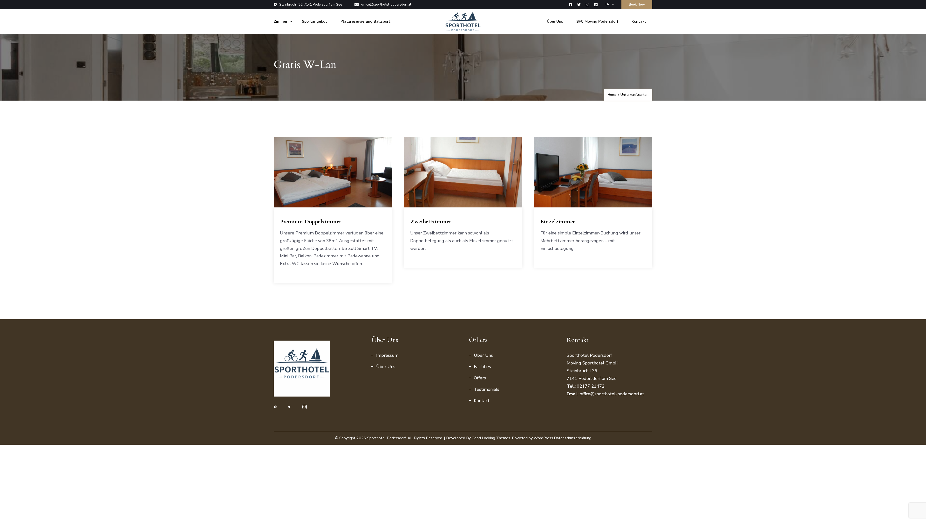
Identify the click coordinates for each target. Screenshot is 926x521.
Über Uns (555, 21)
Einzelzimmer (557, 221)
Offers (480, 378)
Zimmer (280, 21)
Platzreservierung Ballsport (365, 21)
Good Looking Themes (491, 438)
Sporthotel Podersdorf (386, 438)
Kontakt (639, 21)
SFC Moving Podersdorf (597, 21)
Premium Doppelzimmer (310, 221)
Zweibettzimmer (430, 221)
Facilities (482, 367)
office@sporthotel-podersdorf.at (386, 4)
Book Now (637, 4)
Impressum (387, 355)
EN (607, 4)
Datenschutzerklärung (572, 438)
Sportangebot (314, 21)
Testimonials (486, 389)
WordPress (543, 438)
